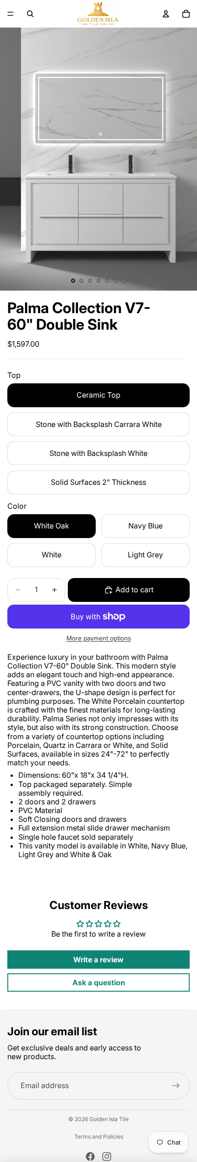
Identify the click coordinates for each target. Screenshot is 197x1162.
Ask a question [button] (98, 982)
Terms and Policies (98, 1137)
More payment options (98, 638)
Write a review (98, 959)
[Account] (166, 14)
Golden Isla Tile (109, 1119)
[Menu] (10, 13)
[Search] (30, 14)
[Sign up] (176, 1085)
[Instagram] (106, 1156)
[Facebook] (90, 1156)
